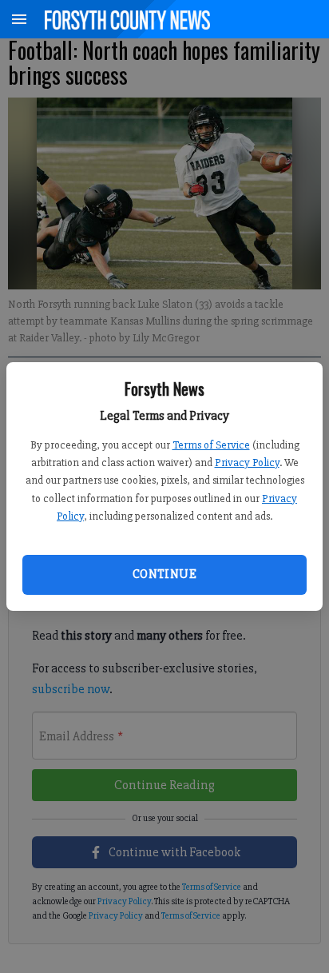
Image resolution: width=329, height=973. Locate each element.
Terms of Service (211, 445)
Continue (164, 574)
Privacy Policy (247, 462)
